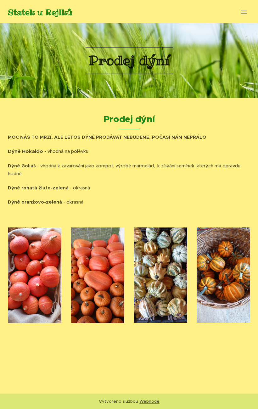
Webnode (149, 401)
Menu (244, 11)
